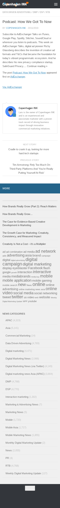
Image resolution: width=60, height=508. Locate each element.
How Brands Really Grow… (17, 214)
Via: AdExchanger (12, 87)
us (25, 297)
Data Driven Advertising (16, 12)
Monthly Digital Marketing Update (24, 442)
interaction (25, 272)
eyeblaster (20, 268)
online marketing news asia (32, 289)
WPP (25, 301)
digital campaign (19, 261)
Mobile (9, 419)
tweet (6, 297)
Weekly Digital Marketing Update (23, 473)
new (22, 284)
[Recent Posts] (44, 199)
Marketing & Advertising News (22, 404)
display (7, 268)
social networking (45, 293)
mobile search (9, 285)
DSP (42, 12)
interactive (42, 271)
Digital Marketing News (18, 358)
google (6, 272)
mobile (46, 276)
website (44, 297)
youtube (32, 301)
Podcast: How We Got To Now (29, 72)
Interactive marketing (17, 396)
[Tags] (16, 199)
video (30, 297)
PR (7, 458)
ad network (45, 251)
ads (4, 255)
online (38, 284)
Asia (8, 328)
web (36, 297)
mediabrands (20, 276)
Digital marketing (15, 350)
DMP (35, 12)
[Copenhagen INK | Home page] (20, 4)
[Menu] (56, 4)
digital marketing (37, 264)
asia (28, 255)
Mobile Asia (12, 427)
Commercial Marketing (18, 335)
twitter (17, 296)
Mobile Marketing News (18, 435)
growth (14, 272)
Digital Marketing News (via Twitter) (25, 366)
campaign (46, 256)
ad (4, 251)
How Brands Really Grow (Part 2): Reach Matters (29, 206)
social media (23, 293)
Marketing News (14, 412)
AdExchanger (17, 76)
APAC (9, 320)
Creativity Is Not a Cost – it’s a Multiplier (24, 244)
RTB (48, 12)
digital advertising (18, 260)
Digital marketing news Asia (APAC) (25, 373)
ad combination (14, 251)
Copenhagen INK (16, 28)
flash (46, 268)
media (6, 276)
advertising (15, 255)
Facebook (35, 268)
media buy (35, 277)
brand (36, 255)
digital (6, 260)
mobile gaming (42, 280)
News (29, 285)
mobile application (17, 280)
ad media (29, 251)
